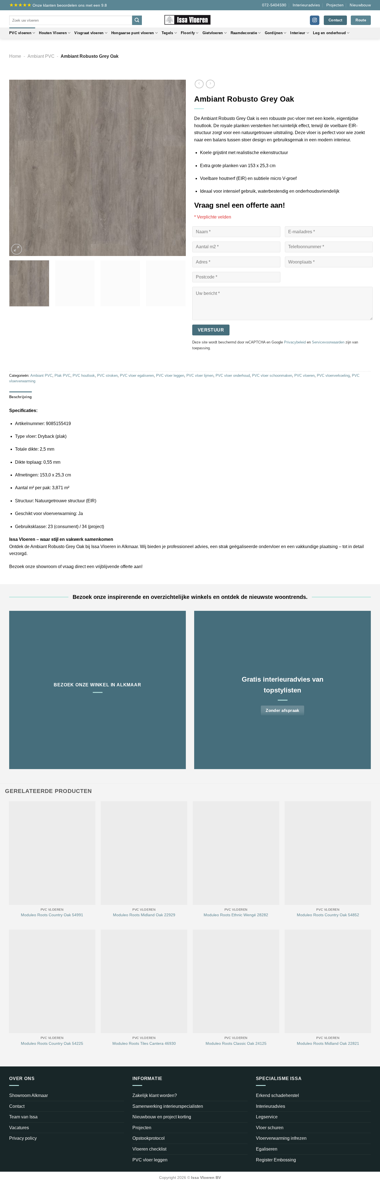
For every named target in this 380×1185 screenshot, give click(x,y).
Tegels (167, 33)
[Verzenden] (137, 20)
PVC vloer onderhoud (233, 375)
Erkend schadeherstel (277, 1095)
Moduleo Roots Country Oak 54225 (52, 1043)
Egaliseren (266, 1149)
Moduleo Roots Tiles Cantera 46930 (144, 1043)
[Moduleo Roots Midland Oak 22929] (144, 853)
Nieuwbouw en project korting (161, 1116)
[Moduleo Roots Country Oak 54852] (328, 853)
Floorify (188, 33)
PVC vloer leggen (170, 375)
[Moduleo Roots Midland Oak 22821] (328, 981)
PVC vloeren (20, 33)
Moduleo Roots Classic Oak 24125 (236, 1043)
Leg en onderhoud (329, 33)
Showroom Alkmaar (28, 1095)
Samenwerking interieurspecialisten (167, 1106)
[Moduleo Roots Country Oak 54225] (52, 981)
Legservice (267, 1116)
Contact (16, 1106)
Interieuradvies (306, 5)
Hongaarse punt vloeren (132, 33)
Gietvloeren (213, 33)
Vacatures (19, 1127)
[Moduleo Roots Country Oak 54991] (52, 853)
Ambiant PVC (41, 56)
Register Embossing (276, 1160)
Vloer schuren (269, 1127)
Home (15, 56)
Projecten (335, 5)
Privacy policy (23, 1138)
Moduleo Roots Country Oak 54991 (52, 915)
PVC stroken (107, 375)
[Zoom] (16, 249)
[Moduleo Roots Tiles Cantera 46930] (144, 981)
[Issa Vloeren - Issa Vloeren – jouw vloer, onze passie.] (190, 18)
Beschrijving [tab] (20, 397)
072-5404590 (274, 5)
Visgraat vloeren (88, 33)
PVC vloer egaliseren (137, 375)
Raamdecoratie (244, 33)
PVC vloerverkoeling (333, 375)
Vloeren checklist (149, 1149)
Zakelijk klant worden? (154, 1095)
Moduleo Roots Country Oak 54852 (328, 915)
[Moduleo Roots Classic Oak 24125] (236, 981)
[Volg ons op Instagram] (314, 20)
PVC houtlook (84, 375)
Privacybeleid (295, 342)
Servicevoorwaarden (328, 342)
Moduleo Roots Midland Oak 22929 (144, 915)
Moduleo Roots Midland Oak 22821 (328, 1043)
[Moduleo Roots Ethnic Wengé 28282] (236, 853)
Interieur (297, 33)
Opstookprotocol (148, 1138)
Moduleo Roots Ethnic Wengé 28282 (236, 915)
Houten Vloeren (53, 33)
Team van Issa (23, 1116)
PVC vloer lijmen (199, 375)
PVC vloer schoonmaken (272, 375)
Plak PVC (62, 375)
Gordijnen (274, 33)
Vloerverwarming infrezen (281, 1138)
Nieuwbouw (360, 5)
